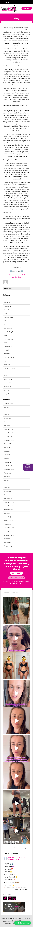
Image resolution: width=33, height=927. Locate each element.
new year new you (9, 357)
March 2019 (7, 517)
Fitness (6, 335)
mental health (8, 346)
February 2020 (8, 495)
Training (6, 390)
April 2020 (7, 487)
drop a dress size (9, 317)
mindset (6, 350)
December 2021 (9, 429)
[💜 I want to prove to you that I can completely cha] (16, 775)
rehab (5, 372)
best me (6, 299)
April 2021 (7, 458)
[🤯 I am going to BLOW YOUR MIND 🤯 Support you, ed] (16, 748)
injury (5, 343)
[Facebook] (5, 898)
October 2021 (8, 436)
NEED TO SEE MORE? (16, 577)
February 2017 (8, 546)
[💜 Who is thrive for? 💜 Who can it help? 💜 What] (16, 720)
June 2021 (7, 451)
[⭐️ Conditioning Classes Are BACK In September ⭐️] (16, 830)
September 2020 (9, 469)
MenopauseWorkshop (28, 467)
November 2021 (9, 433)
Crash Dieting (8, 310)
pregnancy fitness (9, 368)
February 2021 (8, 465)
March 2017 (7, 542)
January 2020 (8, 498)
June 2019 (7, 513)
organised (7, 364)
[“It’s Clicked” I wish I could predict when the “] (16, 665)
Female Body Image (10, 332)
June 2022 (7, 407)
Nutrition (6, 361)
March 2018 (7, 524)
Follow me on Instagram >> (22, 848)
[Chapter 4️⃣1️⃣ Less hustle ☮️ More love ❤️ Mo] (16, 610)
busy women (8, 306)
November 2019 (9, 506)
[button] (3, 2)
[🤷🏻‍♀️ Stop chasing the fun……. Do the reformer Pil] (16, 638)
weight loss (7, 394)
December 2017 (8, 528)
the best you (7, 386)
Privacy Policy (8, 923)
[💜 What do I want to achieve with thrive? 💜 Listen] (16, 693)
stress (6, 375)
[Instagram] (10, 898)
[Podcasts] (14, 898)
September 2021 (9, 440)
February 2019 (8, 520)
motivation (7, 353)
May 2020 (7, 484)
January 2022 (8, 425)
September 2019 (9, 509)
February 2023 (8, 403)
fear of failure (8, 328)
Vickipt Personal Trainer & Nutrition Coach (16, 858)
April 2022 (7, 414)
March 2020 (7, 491)
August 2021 (7, 444)
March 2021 (7, 462)
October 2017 (8, 531)
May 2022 (7, 411)
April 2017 (7, 538)
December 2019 (9, 502)
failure (6, 321)
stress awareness (9, 379)
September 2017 (9, 535)
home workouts (8, 339)
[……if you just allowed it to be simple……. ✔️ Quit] (16, 803)
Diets (5, 313)
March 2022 (7, 418)
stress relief (7, 383)
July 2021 (7, 447)
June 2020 (7, 480)
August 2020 (8, 473)
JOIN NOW (26, 8)
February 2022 (8, 422)
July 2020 (7, 476)
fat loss (6, 324)
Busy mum (7, 302)
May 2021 (7, 455)
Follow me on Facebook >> (22, 889)
